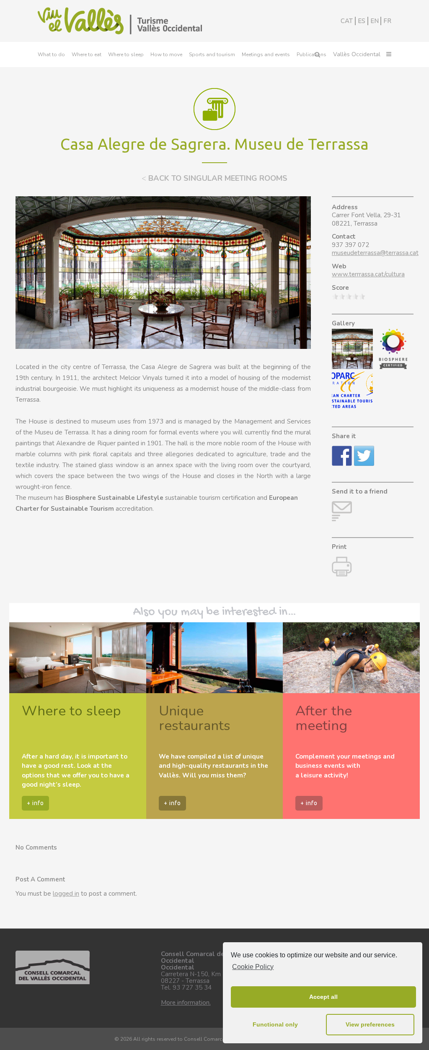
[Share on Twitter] (364, 456)
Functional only (275, 1024)
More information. (186, 1002)
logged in (66, 893)
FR (387, 21)
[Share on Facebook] (342, 456)
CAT (347, 21)
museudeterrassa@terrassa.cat (375, 253)
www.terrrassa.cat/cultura (368, 274)
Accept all (323, 996)
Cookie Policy (253, 966)
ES (361, 21)
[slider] (348, 296)
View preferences (370, 1024)
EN (374, 21)
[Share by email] (342, 511)
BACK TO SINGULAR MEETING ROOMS (214, 178)
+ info (35, 803)
